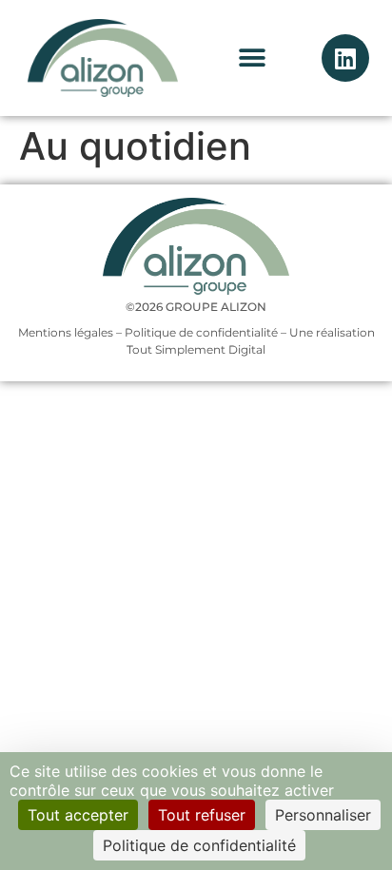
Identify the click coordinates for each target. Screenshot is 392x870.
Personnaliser (323, 814)
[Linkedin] (345, 58)
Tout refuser (201, 814)
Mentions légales (65, 332)
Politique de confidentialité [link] (199, 845)
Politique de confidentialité (201, 332)
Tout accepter (78, 814)
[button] (251, 58)
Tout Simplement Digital (196, 349)
